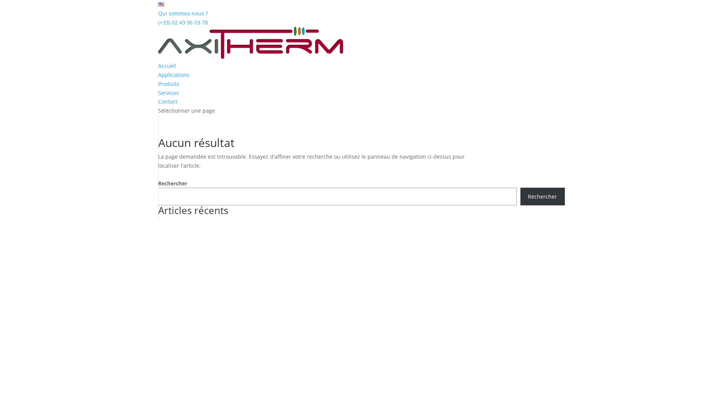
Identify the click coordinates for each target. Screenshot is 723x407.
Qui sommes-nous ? (183, 13)
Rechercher (172, 183)
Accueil (167, 65)
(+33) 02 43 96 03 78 (183, 22)
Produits (168, 83)
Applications (173, 74)
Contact (167, 101)
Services (168, 92)
